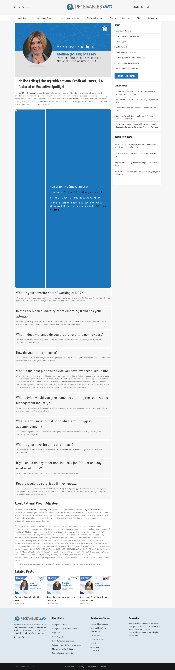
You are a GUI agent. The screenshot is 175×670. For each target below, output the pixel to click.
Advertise (92, 666)
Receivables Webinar (99, 628)
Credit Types (121, 41)
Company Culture (123, 31)
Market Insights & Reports (127, 63)
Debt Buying (121, 47)
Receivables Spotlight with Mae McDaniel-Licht (95, 585)
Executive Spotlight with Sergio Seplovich (63, 585)
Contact (103, 666)
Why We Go (95, 632)
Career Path (95, 635)
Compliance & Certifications (128, 36)
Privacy (81, 666)
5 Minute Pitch (96, 639)
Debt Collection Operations (127, 52)
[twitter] (23, 7)
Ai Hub (93, 643)
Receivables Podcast (99, 624)
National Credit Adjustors (91, 564)
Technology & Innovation (127, 68)
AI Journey (94, 651)
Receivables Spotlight (71, 564)
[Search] (148, 7)
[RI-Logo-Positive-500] (89, 4)
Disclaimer (69, 666)
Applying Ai (95, 647)
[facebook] (15, 7)
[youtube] (27, 7)
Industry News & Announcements (130, 57)
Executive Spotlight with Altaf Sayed (30, 585)
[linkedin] (19, 7)
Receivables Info (49, 564)
